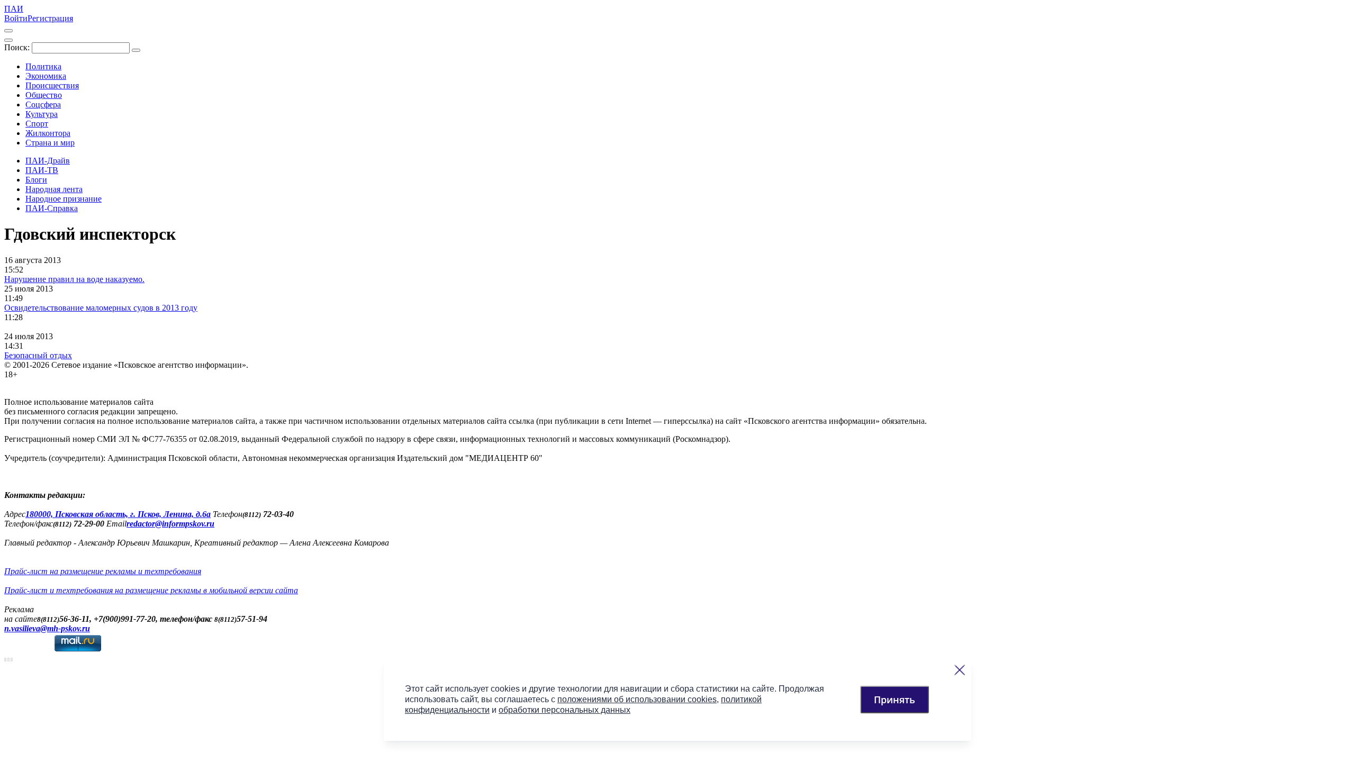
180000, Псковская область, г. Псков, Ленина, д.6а (118, 514)
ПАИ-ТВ (41, 170)
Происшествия (52, 85)
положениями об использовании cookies (637, 699)
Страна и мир (50, 142)
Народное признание (63, 198)
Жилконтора (47, 133)
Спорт (36, 123)
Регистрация (50, 18)
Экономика (45, 75)
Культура (41, 114)
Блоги (36, 179)
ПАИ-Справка (51, 208)
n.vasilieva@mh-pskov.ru (47, 628)
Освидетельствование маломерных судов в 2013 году (100, 307)
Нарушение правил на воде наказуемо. (74, 279)
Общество (43, 94)
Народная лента (54, 189)
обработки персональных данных (564, 709)
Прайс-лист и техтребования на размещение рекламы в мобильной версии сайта (151, 590)
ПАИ (13, 8)
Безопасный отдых (38, 355)
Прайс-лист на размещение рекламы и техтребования (102, 571)
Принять (894, 699)
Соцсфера (43, 104)
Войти (16, 18)
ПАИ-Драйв (47, 160)
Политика (43, 66)
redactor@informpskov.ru (170, 523)
